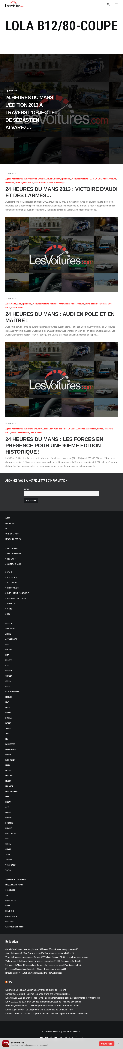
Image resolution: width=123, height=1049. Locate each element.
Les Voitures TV (14, 548)
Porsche (9, 823)
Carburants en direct (14, 927)
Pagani (8, 812)
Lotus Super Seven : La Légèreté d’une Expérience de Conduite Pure (39, 1009)
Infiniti (8, 723)
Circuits (112, 179)
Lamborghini (10, 749)
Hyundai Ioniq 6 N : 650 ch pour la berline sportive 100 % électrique (33, 973)
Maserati (9, 776)
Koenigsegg (10, 744)
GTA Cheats (11, 577)
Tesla (7, 854)
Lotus (45, 429)
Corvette (49, 179)
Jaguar (8, 728)
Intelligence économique (18, 593)
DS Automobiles (12, 692)
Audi (25, 179)
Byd (7, 665)
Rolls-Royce (10, 833)
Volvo (8, 870)
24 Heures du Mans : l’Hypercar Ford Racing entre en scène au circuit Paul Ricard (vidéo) (43, 965)
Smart (8, 849)
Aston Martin (17, 179)
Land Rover (10, 760)
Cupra (8, 681)
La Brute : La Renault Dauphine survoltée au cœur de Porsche (35, 990)
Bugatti (8, 660)
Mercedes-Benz (11, 791)
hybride (24, 183)
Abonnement (10, 523)
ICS (8, 614)
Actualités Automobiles (60, 304)
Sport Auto (65, 179)
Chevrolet (32, 179)
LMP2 (17, 183)
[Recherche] (107, 4)
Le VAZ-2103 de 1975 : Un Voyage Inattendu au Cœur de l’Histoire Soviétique (43, 1001)
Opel (7, 807)
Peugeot (9, 818)
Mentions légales (13, 539)
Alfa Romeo (10, 629)
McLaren (9, 786)
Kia (6, 739)
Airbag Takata (11, 916)
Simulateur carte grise (15, 880)
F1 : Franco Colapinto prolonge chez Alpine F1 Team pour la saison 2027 (36, 969)
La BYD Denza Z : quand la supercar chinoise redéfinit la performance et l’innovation (46, 1013)
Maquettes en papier (14, 885)
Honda (8, 713)
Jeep (7, 734)
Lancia (8, 755)
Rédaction (9, 183)
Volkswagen (10, 865)
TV (10, 982)
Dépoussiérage (13, 588)
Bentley (8, 650)
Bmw (30, 429)
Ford (7, 707)
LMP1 (30, 183)
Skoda (8, 844)
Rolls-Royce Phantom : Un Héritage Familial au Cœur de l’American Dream (42, 1005)
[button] (116, 4)
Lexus (7, 765)
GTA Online (12, 583)
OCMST (10, 609)
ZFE (6, 895)
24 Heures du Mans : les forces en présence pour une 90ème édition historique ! (54, 445)
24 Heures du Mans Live (101, 304)
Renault (8, 828)
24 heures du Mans (79, 179)
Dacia (7, 686)
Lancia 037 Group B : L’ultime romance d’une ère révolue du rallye (37, 994)
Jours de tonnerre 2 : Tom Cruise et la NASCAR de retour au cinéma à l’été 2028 (39, 953)
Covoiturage (10, 901)
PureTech (9, 922)
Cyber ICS (11, 604)
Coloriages (10, 890)
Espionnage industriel (16, 598)
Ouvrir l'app (106, 1044)
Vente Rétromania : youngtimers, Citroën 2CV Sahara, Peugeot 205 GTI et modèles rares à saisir (46, 957)
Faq (6, 529)
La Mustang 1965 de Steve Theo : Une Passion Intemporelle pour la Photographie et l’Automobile (52, 997)
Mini (7, 797)
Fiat (7, 702)
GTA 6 (9, 572)
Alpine (8, 179)
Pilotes (105, 179)
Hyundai (8, 718)
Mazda (8, 781)
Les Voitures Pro (14, 554)
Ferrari (57, 179)
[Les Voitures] (14, 4)
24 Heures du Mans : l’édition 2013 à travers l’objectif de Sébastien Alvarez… (30, 112)
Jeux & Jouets (36, 433)
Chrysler (41, 179)
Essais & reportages (56, 183)
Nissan (8, 802)
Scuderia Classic (14, 564)
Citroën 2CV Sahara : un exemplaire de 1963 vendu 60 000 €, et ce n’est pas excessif (41, 949)
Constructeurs (40, 183)
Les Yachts (11, 559)
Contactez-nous (12, 534)
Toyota (8, 860)
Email (26, 489)
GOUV (7, 906)
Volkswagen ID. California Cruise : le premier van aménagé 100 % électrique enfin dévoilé (43, 961)
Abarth (8, 623)
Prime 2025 (9, 911)
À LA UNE (97, 179)
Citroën (8, 676)
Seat (7, 839)
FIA (90, 179)
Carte (7, 518)
